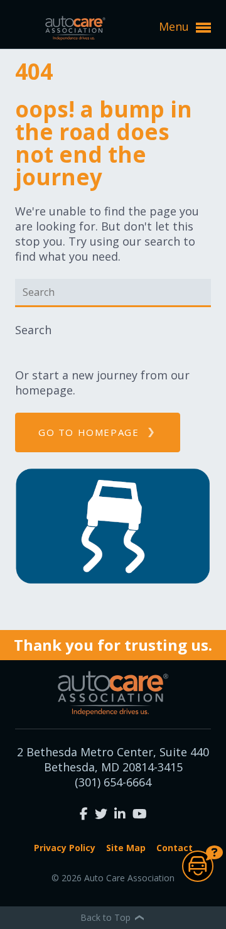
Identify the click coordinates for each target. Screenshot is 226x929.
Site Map (126, 848)
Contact (174, 848)
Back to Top (106, 917)
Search (33, 329)
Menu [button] (175, 26)
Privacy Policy (64, 848)
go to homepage (88, 432)
